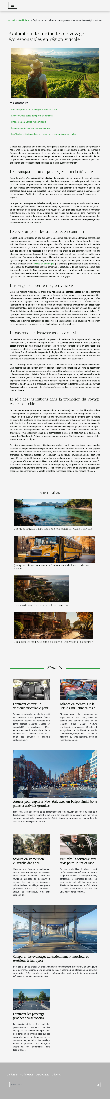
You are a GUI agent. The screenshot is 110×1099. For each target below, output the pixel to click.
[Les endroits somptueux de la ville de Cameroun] (41, 588)
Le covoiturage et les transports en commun (32, 115)
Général (56, 1074)
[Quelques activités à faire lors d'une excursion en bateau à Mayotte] (53, 512)
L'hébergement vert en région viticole (28, 122)
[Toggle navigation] (12, 5)
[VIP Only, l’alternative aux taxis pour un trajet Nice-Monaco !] (78, 844)
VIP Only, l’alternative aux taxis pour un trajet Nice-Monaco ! (78, 863)
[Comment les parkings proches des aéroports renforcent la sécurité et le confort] (31, 999)
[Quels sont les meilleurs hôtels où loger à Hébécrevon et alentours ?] (53, 625)
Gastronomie (42, 1074)
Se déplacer (24, 20)
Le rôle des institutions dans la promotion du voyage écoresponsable (43, 134)
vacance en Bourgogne (43, 263)
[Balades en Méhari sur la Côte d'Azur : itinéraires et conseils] (78, 689)
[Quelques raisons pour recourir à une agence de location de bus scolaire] (54, 549)
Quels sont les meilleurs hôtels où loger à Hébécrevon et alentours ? (53, 641)
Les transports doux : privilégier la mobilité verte (34, 109)
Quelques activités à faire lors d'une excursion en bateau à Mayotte (53, 528)
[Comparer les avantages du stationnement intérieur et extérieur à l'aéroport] (55, 928)
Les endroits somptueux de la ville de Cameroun (41, 605)
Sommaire (20, 103)
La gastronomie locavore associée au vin (30, 128)
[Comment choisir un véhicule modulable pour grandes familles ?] (31, 689)
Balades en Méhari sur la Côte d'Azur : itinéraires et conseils (78, 708)
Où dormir (12, 1074)
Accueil (11, 20)
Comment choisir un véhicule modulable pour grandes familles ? (31, 708)
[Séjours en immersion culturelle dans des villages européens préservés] (31, 844)
